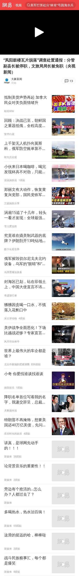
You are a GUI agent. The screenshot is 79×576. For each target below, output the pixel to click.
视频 (18, 5)
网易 (7, 5)
